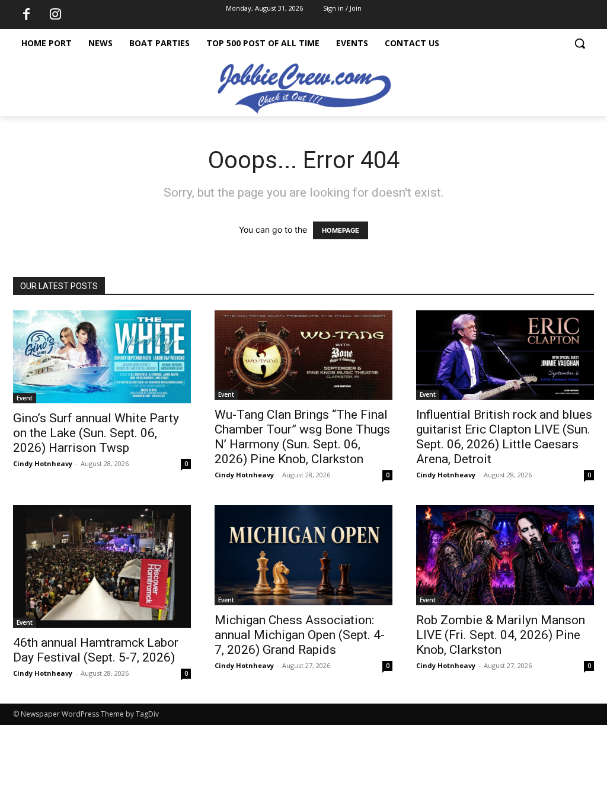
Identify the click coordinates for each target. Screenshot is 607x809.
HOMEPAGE (340, 230)
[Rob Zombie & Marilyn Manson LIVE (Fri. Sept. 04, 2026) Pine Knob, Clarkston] (505, 555)
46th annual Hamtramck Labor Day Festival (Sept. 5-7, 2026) (95, 649)
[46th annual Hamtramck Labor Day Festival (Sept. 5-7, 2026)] (102, 566)
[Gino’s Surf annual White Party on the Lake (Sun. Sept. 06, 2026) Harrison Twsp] (102, 356)
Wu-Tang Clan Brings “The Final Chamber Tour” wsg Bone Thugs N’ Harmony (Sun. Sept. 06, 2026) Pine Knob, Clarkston (302, 436)
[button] (580, 43)
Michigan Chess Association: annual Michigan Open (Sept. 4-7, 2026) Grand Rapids (300, 635)
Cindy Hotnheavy (42, 463)
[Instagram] (55, 15)
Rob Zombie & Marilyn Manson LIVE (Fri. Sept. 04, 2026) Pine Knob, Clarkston (500, 635)
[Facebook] (26, 15)
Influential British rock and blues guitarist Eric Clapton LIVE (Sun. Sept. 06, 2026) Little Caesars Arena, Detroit (504, 436)
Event (25, 398)
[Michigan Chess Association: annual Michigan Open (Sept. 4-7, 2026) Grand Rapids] (303, 555)
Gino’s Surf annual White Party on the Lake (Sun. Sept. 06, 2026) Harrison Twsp (96, 433)
